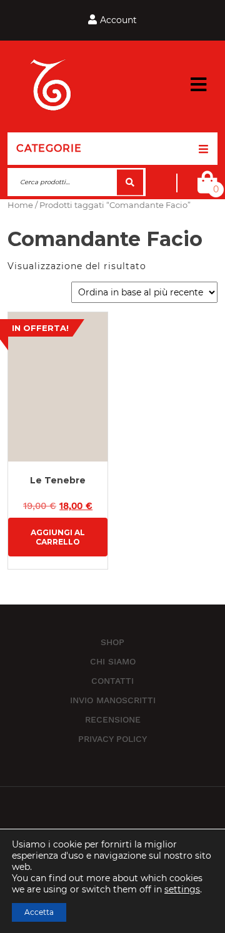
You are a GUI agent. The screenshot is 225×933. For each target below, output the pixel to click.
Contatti (112, 681)
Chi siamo (113, 661)
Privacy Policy (112, 739)
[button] (198, 85)
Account (118, 20)
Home (20, 205)
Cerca (130, 182)
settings (182, 889)
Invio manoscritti (113, 700)
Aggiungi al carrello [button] (58, 537)
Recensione (113, 719)
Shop (112, 642)
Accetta (39, 912)
